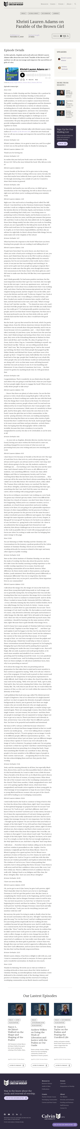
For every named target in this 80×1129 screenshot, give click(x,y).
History (18, 1019)
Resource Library (47, 1083)
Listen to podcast (15, 1065)
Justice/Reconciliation (38, 1022)
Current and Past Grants (49, 1102)
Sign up (61, 143)
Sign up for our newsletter (15, 1098)
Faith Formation (46, 13)
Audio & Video (46, 1086)
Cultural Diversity (34, 13)
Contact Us (63, 1108)
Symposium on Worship (67, 1086)
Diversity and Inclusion (67, 1099)
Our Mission (63, 1097)
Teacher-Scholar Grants (49, 1097)
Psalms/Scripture (13, 1022)
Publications (45, 1089)
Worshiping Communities (49, 1099)
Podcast (23, 13)
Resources (44, 4)
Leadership (56, 13)
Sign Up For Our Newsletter (63, 1124)
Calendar (63, 1083)
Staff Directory (64, 1105)
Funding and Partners (66, 1102)
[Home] (13, 4)
